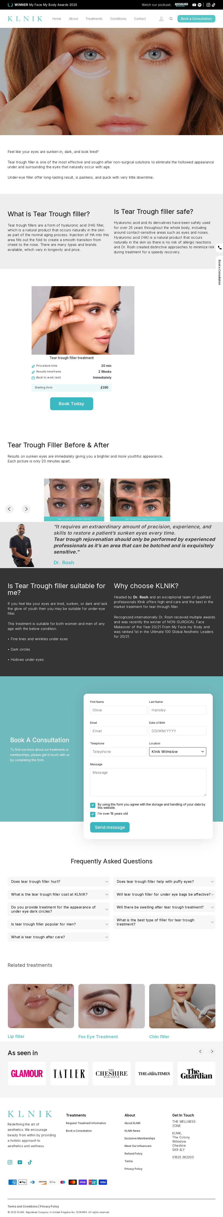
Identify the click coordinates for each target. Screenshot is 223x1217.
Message (96, 764)
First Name (97, 701)
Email (93, 722)
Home (56, 18)
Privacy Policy (133, 1168)
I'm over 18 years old (113, 813)
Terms (129, 1161)
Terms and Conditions (23, 1206)
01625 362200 (183, 1157)
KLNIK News (132, 1130)
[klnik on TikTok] (30, 1162)
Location (154, 743)
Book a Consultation (196, 18)
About (73, 18)
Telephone (97, 743)
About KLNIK (132, 1123)
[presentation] (11, 509)
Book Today (71, 403)
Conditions (118, 18)
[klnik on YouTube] (20, 1162)
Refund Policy (133, 1153)
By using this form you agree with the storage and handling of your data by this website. (151, 806)
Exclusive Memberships (140, 1138)
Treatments (94, 18)
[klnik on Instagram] (10, 1162)
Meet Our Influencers (138, 1146)
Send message (110, 827)
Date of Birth (157, 722)
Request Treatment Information (86, 1123)
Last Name (156, 701)
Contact (140, 18)
